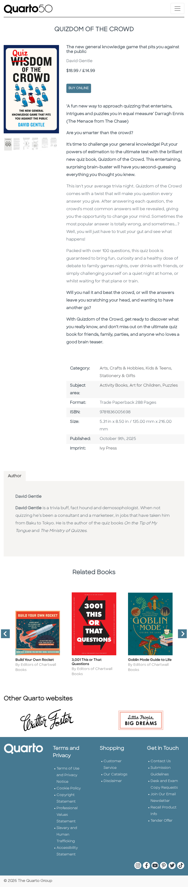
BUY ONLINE (79, 88)
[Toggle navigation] (177, 8)
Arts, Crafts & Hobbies (122, 368)
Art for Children (145, 386)
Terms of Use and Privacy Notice (68, 775)
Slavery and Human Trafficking (67, 834)
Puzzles (170, 386)
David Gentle (28, 497)
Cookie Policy (69, 788)
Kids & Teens (158, 368)
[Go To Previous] (3, 635)
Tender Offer (162, 821)
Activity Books (114, 386)
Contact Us (161, 761)
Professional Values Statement (67, 814)
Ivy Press (108, 448)
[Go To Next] (180, 635)
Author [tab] (15, 476)
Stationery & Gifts (117, 376)
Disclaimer (113, 781)
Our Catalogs (115, 774)
